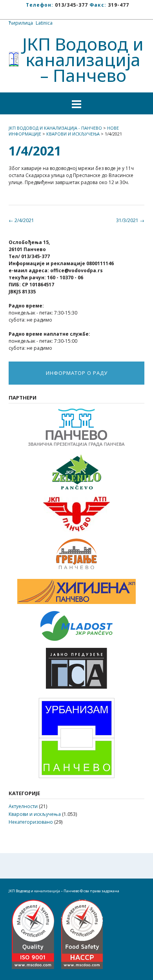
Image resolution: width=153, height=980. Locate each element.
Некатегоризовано (31, 822)
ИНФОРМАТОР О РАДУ (76, 372)
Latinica (44, 23)
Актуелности (23, 806)
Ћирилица (21, 23)
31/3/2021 (130, 220)
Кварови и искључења (35, 814)
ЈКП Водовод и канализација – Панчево (83, 59)
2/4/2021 (21, 220)
